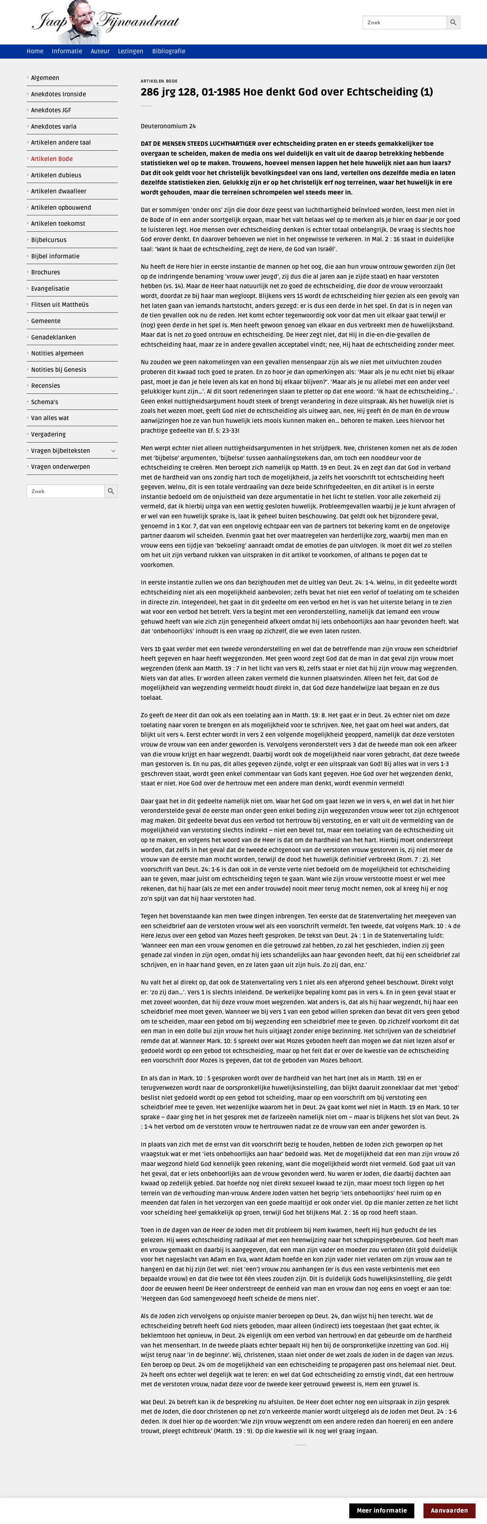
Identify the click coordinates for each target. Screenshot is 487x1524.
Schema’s (44, 402)
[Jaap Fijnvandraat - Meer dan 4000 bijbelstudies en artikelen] (111, 22)
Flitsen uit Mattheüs (60, 305)
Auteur (100, 51)
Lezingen (130, 51)
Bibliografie (168, 51)
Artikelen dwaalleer (58, 191)
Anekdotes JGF (51, 110)
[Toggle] (113, 450)
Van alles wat (50, 418)
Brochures (45, 272)
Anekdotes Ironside (58, 94)
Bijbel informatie (55, 256)
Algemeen (45, 78)
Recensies (45, 386)
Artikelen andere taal (61, 143)
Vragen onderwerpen (60, 467)
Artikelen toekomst (58, 224)
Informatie (67, 51)
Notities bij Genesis (58, 370)
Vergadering (48, 434)
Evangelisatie (50, 289)
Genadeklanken (53, 337)
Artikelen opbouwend (61, 208)
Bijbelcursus (49, 240)
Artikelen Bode (52, 159)
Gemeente (45, 321)
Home (35, 51)
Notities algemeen (57, 353)
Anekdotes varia (53, 127)
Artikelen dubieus (56, 175)
